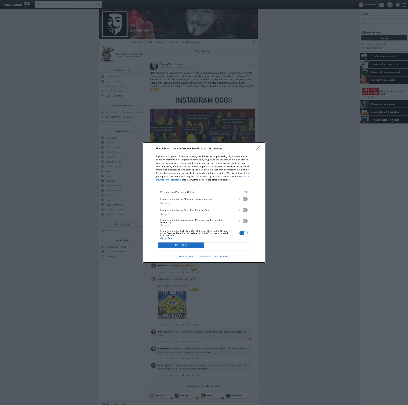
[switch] (243, 199)
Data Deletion (186, 256)
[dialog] (204, 203)
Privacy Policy (222, 256)
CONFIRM (181, 245)
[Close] (259, 149)
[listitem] (204, 192)
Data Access (204, 256)
